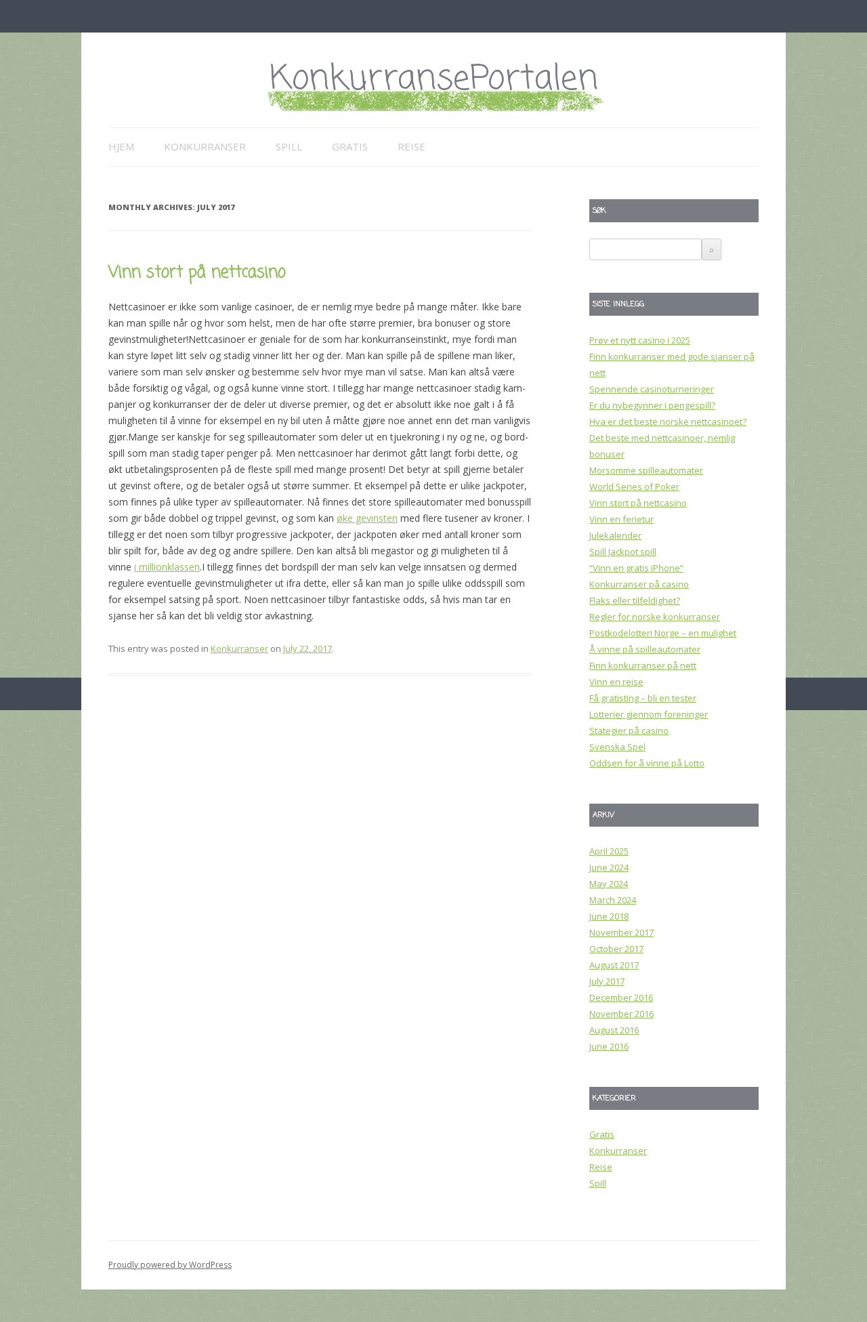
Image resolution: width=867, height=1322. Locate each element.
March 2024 (612, 900)
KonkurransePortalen (434, 79)
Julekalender (615, 535)
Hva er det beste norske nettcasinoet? (667, 421)
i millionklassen (167, 566)
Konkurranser (205, 146)
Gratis (350, 146)
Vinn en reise (616, 682)
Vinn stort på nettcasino (197, 272)
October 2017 (616, 949)
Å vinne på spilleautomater (644, 649)
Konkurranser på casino (639, 584)
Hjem (121, 146)
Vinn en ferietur (621, 519)
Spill (289, 146)
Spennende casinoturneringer (651, 389)
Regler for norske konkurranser (654, 617)
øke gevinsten (367, 518)
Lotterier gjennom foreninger (648, 714)
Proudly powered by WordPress (170, 1265)
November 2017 (621, 932)
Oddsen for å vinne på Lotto (646, 763)
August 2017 (614, 965)
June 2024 (609, 867)
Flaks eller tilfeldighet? (634, 600)
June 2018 (609, 916)
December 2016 (621, 997)
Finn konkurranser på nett (642, 665)
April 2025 (609, 851)
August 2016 (614, 1030)
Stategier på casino (629, 730)
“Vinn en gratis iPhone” (636, 568)
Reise (411, 146)
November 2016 (621, 1014)
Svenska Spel (617, 747)
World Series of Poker (634, 486)
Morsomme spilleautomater (646, 470)
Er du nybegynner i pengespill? (652, 405)
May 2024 (608, 883)
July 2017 (607, 981)
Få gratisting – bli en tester (642, 698)
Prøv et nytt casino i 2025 (639, 340)
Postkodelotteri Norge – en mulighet (662, 633)
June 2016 (609, 1046)
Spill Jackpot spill (622, 551)
